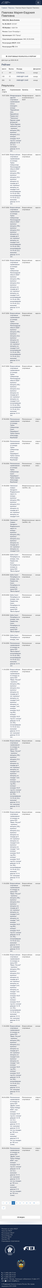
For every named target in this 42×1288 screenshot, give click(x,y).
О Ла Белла (20, 73)
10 (34, 1203)
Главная (4, 8)
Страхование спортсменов (10, 1241)
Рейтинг (6, 64)
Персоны (11, 8)
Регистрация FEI (7, 1235)
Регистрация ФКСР (8, 1233)
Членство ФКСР (7, 1231)
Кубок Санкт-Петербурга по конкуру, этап (15, 637)
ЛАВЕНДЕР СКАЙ (22, 76)
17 (3, 1208)
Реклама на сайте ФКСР (10, 1229)
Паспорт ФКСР (6, 1237)
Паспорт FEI (6, 1239)
